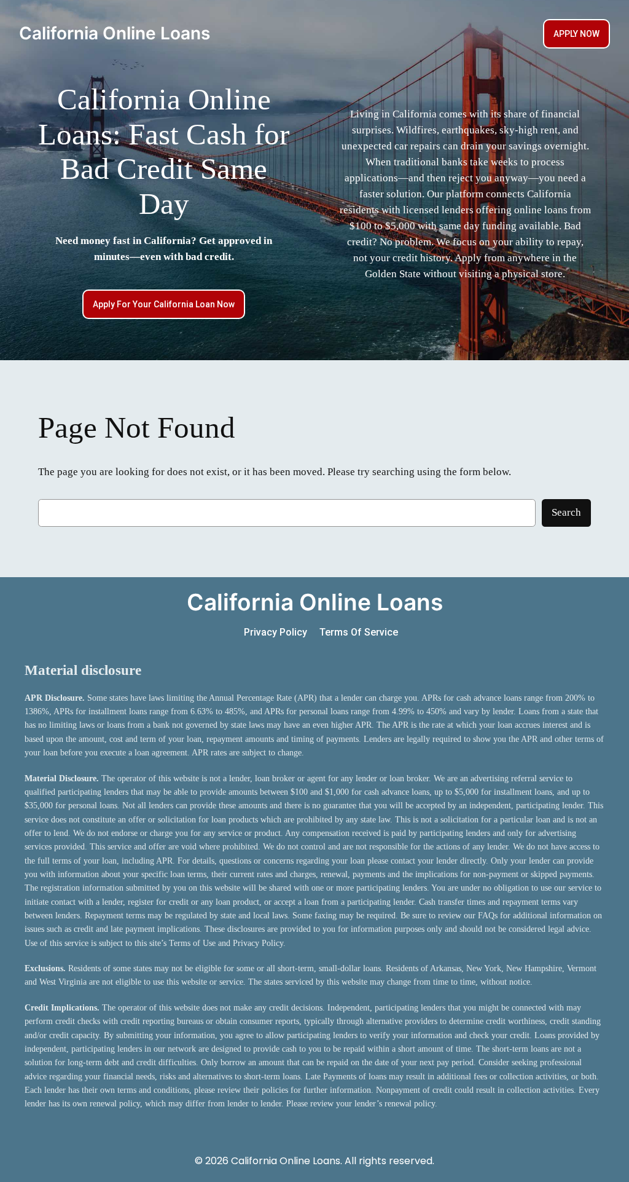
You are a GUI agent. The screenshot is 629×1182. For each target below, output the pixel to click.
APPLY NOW (576, 34)
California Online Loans (114, 33)
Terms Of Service (358, 632)
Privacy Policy (275, 632)
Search (566, 512)
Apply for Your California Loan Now (164, 304)
